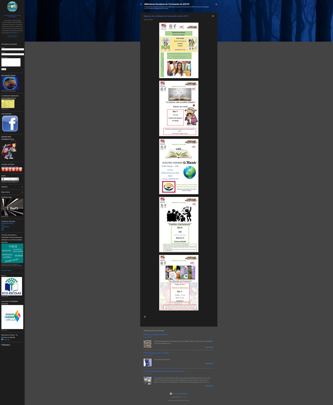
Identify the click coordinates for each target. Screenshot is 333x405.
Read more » (209, 347)
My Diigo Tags (6, 339)
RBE (2, 228)
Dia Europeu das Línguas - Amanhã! (156, 353)
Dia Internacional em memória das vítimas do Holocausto (164, 371)
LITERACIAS (5, 227)
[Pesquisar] (216, 4)
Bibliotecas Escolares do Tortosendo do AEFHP (166, 4)
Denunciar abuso (6, 270)
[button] (213, 16)
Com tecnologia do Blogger (180, 393)
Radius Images (183, 397)
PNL (2, 230)
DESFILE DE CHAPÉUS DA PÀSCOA (156, 334)
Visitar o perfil (12, 36)
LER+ (3, 225)
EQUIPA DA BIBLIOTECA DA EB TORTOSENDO (12, 16)
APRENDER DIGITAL (7, 223)
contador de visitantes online (9, 166)
